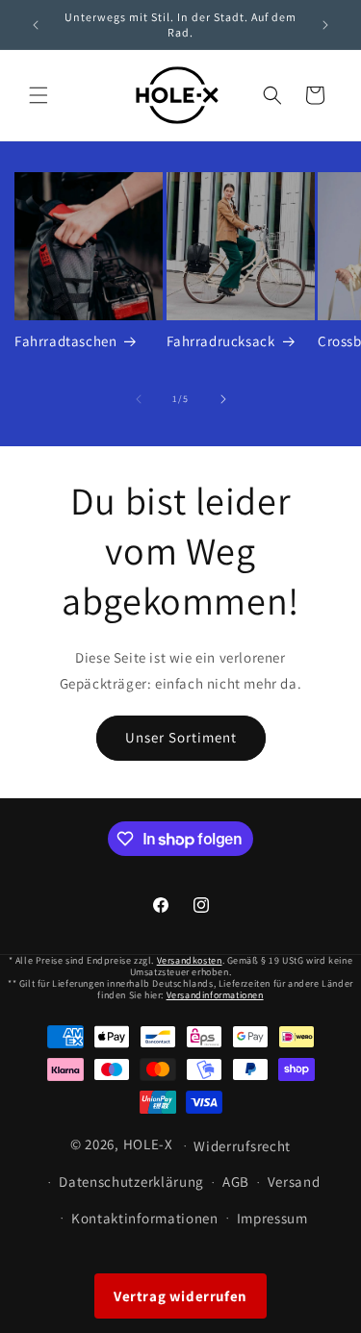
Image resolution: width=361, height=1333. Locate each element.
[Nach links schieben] (138, 399)
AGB (235, 1181)
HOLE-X (148, 1144)
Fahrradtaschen (65, 341)
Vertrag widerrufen (180, 1296)
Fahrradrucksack (221, 341)
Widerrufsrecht (242, 1146)
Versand (294, 1181)
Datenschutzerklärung (131, 1181)
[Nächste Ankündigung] (325, 25)
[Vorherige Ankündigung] (35, 25)
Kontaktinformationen (145, 1218)
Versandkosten (189, 960)
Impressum (272, 1218)
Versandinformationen (215, 995)
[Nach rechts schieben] (223, 399)
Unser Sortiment (181, 737)
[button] (38, 95)
